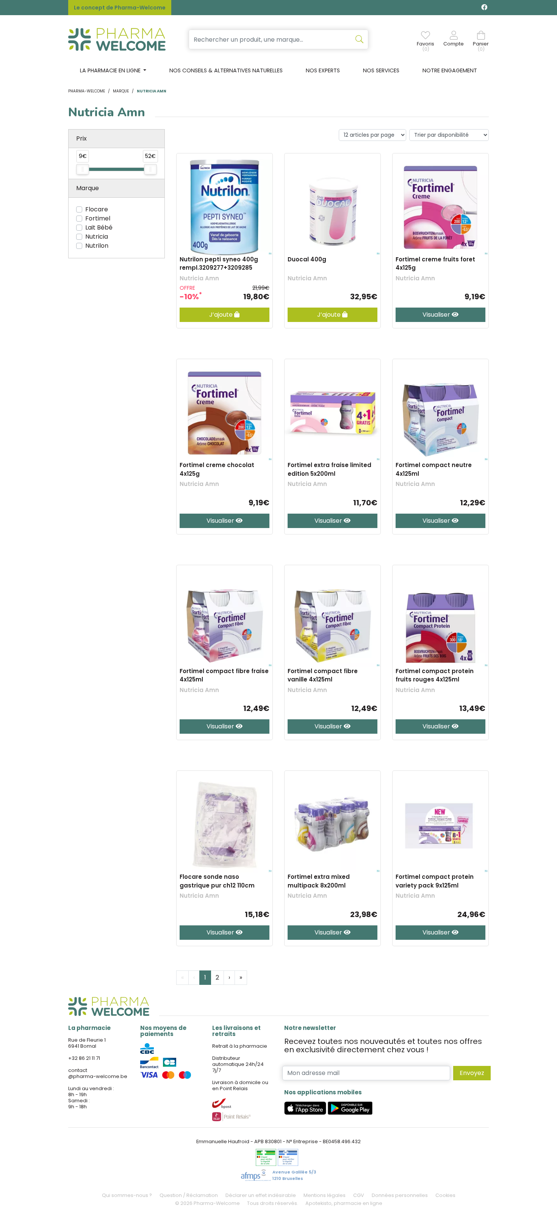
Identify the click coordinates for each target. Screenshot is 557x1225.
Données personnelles (400, 1195)
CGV (358, 1195)
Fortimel (97, 218)
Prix (81, 138)
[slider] (82, 169)
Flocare (96, 209)
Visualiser (437, 314)
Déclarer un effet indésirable (260, 1195)
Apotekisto (343, 1203)
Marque (121, 91)
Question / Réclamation (189, 1195)
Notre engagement (449, 70)
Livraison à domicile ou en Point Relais (240, 1085)
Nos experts (323, 70)
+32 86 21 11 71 (84, 1058)
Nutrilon (96, 245)
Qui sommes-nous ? (127, 1195)
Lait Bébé (99, 227)
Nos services (381, 70)
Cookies (445, 1195)
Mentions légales (325, 1195)
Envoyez (472, 1073)
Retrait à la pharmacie (239, 1046)
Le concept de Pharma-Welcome (120, 7)
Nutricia (96, 236)
